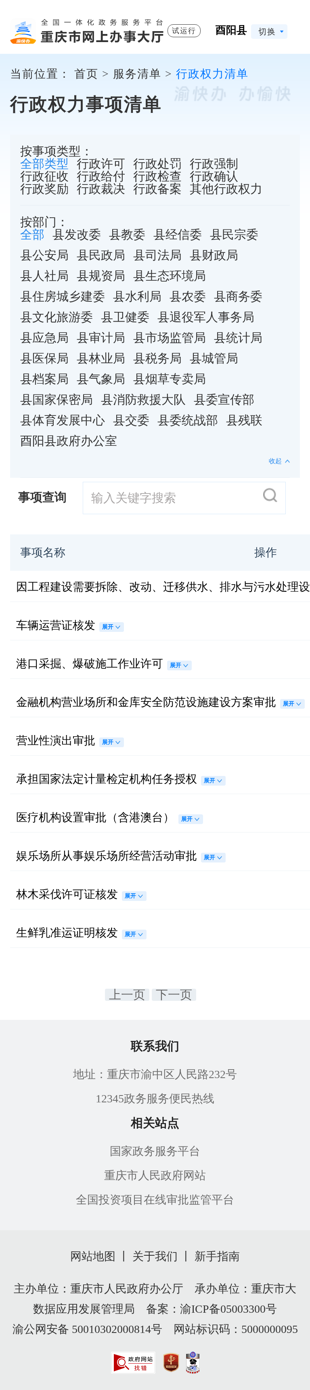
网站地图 (92, 1256)
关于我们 (155, 1256)
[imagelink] (133, 1363)
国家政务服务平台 (155, 1151)
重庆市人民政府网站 (155, 1175)
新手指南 (217, 1256)
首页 (86, 74)
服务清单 (137, 74)
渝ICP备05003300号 (228, 1309)
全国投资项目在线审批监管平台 (155, 1199)
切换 (267, 31)
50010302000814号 (117, 1329)
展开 (107, 627)
